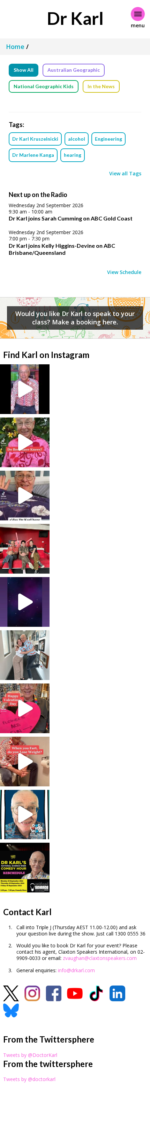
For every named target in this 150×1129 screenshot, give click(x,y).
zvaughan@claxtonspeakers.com (100, 958)
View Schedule (124, 272)
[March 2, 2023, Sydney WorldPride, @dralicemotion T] (25, 549)
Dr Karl (75, 18)
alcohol (76, 139)
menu (138, 25)
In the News (101, 86)
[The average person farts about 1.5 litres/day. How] (25, 761)
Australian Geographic (73, 70)
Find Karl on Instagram (46, 355)
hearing (72, 155)
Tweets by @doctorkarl (29, 1079)
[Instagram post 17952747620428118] (25, 708)
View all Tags (125, 173)
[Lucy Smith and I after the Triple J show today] (25, 655)
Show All (23, 70)
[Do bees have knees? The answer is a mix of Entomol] (25, 442)
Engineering (108, 139)
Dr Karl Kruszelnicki (35, 139)
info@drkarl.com (76, 970)
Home (15, 46)
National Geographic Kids (44, 86)
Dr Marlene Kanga (33, 155)
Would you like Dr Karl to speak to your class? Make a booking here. (75, 317)
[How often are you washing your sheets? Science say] (25, 495)
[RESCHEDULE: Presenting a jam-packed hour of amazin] (25, 867)
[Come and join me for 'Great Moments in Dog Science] (25, 815)
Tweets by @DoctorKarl (30, 1055)
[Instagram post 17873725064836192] (25, 602)
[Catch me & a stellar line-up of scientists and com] (25, 389)
